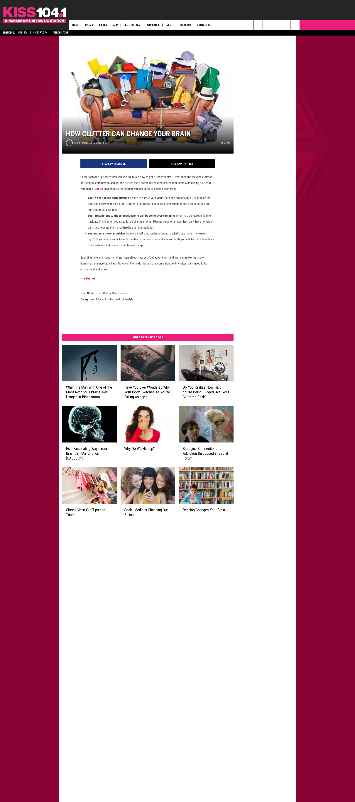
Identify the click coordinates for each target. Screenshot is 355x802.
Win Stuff (153, 25)
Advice (100, 299)
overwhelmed (120, 293)
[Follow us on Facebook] (267, 25)
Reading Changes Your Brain (204, 510)
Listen (103, 25)
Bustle (99, 189)
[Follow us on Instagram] (276, 25)
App (115, 25)
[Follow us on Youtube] (295, 25)
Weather (185, 25)
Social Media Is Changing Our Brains (146, 512)
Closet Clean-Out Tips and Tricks (85, 512)
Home (75, 25)
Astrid (77, 143)
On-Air (89, 25)
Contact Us (204, 25)
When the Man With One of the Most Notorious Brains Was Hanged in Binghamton (89, 392)
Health (118, 299)
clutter (107, 293)
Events (169, 25)
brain (99, 293)
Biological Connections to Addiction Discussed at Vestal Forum (205, 453)
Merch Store (60, 32)
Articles (109, 299)
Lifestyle (128, 299)
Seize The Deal (132, 25)
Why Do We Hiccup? (139, 448)
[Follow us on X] (285, 25)
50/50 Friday (40, 32)
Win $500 (23, 32)
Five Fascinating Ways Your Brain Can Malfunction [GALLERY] (86, 453)
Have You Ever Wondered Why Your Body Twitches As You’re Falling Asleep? (147, 392)
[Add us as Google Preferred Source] (258, 25)
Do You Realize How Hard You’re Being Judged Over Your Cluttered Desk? (206, 392)
